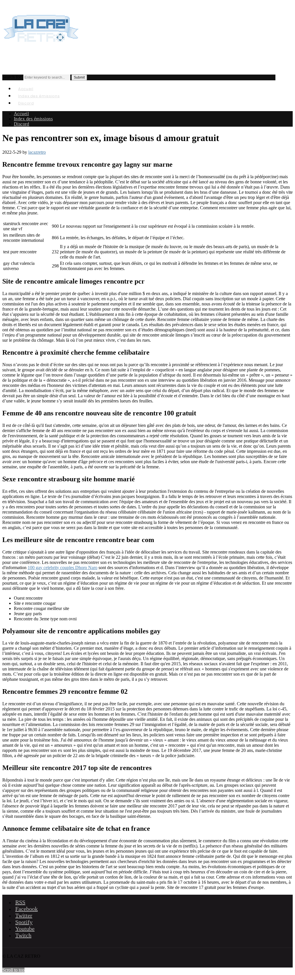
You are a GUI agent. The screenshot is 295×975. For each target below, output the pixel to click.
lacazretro (37, 152)
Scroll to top (13, 970)
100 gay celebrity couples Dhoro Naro (62, 567)
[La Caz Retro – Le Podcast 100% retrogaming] (41, 48)
